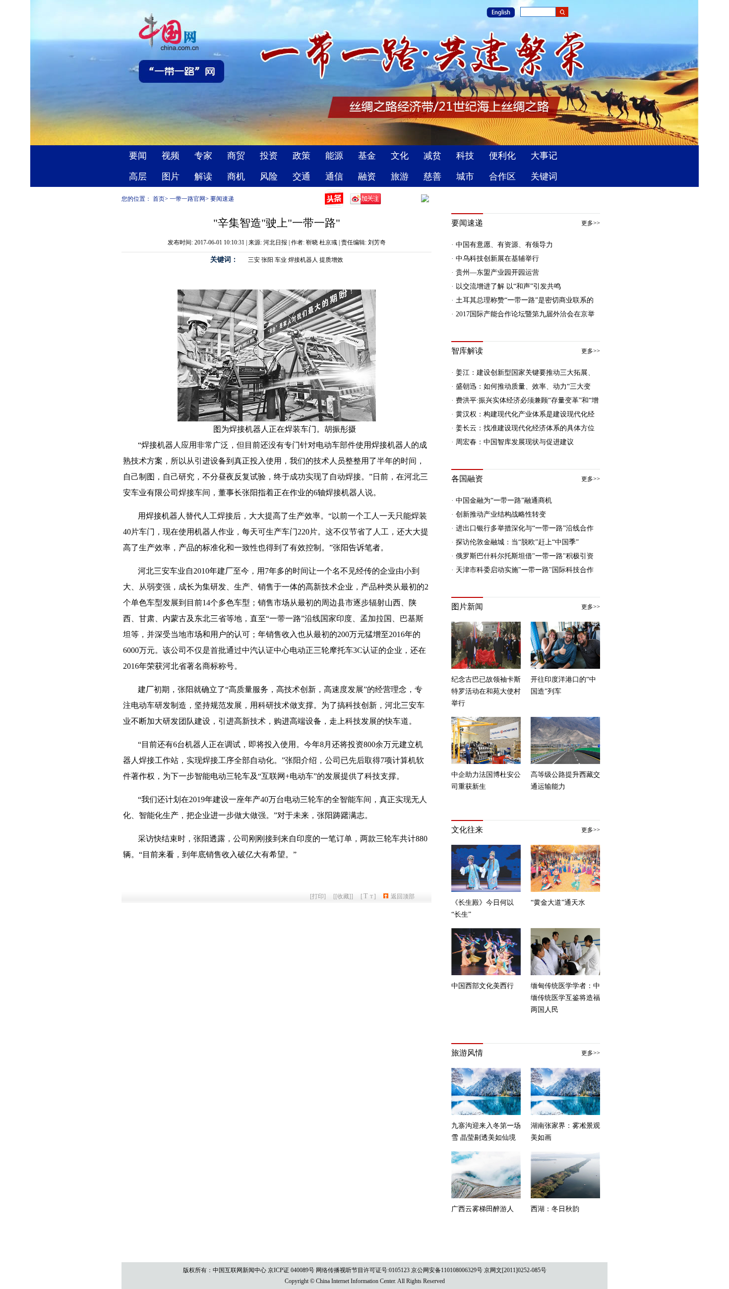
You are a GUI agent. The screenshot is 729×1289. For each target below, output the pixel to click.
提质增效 (331, 259)
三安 (254, 259)
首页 (159, 198)
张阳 (267, 259)
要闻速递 (222, 198)
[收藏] (343, 896)
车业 (281, 259)
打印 (318, 896)
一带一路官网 (187, 198)
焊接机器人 (303, 259)
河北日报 (275, 242)
